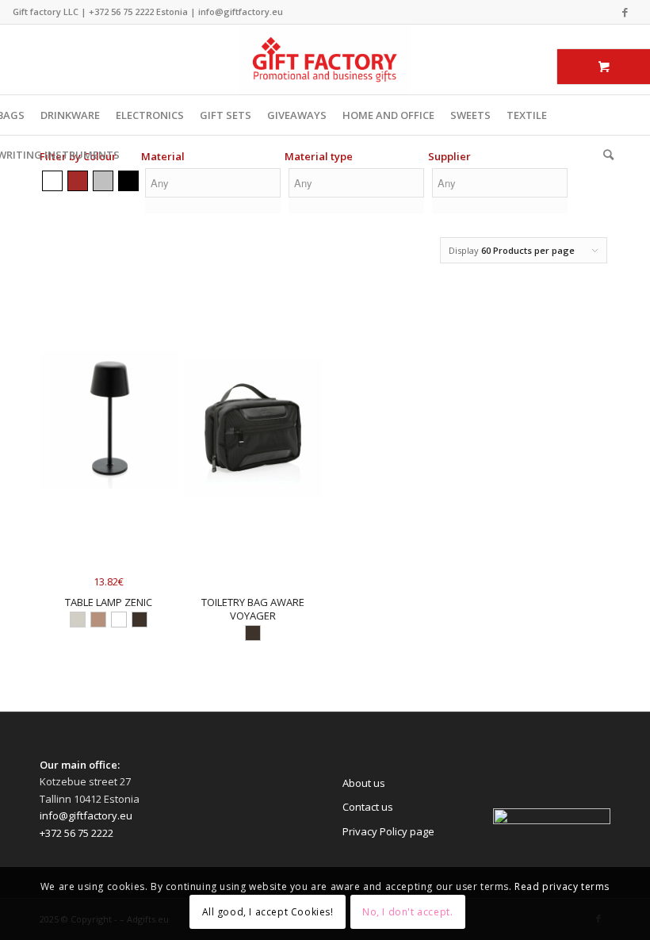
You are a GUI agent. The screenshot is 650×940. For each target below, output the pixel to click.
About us (363, 783)
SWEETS (470, 115)
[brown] (77, 180)
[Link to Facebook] (625, 12)
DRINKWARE (70, 115)
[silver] (103, 180)
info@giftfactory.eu (240, 11)
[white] (52, 180)
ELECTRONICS (150, 115)
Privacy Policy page (388, 831)
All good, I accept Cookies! (268, 912)
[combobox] (213, 193)
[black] (128, 180)
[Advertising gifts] (325, 59)
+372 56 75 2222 (121, 11)
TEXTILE (527, 115)
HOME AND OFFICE (388, 115)
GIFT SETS (225, 115)
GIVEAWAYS (297, 115)
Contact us (367, 807)
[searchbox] (213, 183)
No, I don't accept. (407, 912)
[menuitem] (604, 155)
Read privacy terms (562, 886)
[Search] (604, 155)
